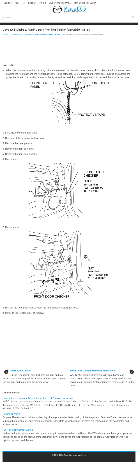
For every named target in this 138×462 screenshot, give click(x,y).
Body (39, 35)
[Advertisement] (69, 51)
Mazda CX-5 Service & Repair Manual (19, 35)
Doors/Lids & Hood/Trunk (54, 35)
